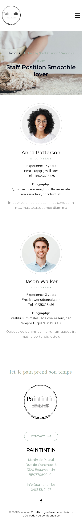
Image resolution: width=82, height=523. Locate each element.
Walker (41, 281)
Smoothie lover (41, 158)
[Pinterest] (44, 216)
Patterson (41, 152)
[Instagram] (50, 216)
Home (12, 53)
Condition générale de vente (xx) (51, 512)
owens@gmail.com (46, 300)
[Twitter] (38, 216)
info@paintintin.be (41, 485)
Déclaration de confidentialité (41, 515)
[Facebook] (31, 216)
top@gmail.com (46, 171)
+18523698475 (44, 176)
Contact (38, 436)
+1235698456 (44, 305)
